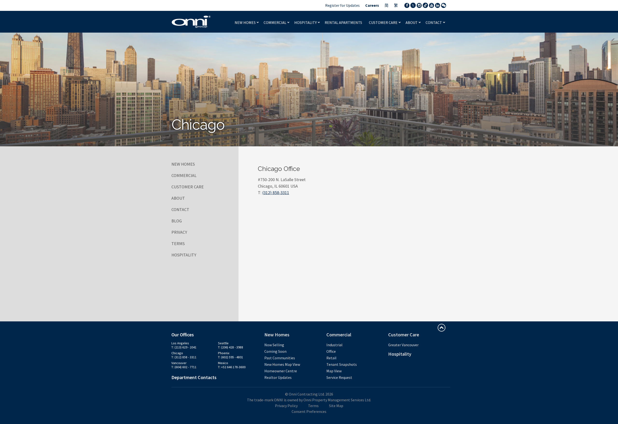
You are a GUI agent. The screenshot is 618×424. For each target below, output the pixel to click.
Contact (434, 22)
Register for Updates (342, 5)
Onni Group (191, 22)
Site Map (336, 405)
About (412, 22)
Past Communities (279, 357)
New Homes (245, 22)
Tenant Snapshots (341, 364)
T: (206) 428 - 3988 (230, 347)
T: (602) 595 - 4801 (230, 357)
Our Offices (182, 335)
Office (331, 351)
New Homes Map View (282, 364)
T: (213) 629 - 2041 (184, 347)
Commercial (275, 22)
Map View (334, 370)
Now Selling (274, 344)
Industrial (334, 344)
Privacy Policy (286, 405)
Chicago (177, 353)
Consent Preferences (309, 411)
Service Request (339, 377)
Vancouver (179, 363)
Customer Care (383, 22)
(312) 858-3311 (275, 192)
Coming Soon (275, 351)
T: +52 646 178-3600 (232, 367)
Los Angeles (180, 343)
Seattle (223, 343)
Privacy (179, 232)
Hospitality (305, 22)
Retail (331, 357)
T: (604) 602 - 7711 (184, 367)
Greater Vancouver (403, 344)
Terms (178, 243)
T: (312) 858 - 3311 (184, 357)
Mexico (223, 363)
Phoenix (223, 353)
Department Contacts (194, 377)
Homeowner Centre (280, 370)
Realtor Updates (278, 377)
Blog (176, 221)
